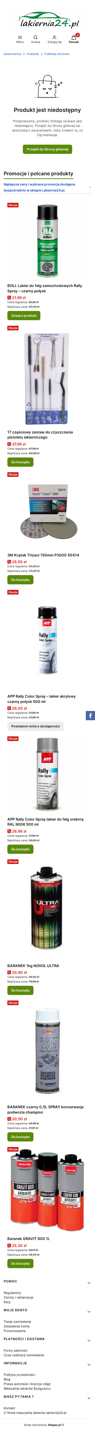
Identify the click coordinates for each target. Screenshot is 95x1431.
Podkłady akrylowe (57, 54)
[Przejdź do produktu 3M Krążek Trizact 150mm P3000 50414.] (47, 510)
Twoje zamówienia (17, 1321)
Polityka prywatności (19, 1375)
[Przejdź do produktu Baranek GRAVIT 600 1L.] (47, 1189)
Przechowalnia (15, 1331)
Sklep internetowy (42, 1425)
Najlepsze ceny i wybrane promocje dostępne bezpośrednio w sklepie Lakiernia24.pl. (39, 187)
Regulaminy (12, 1293)
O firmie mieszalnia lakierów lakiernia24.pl (35, 1413)
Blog (7, 1379)
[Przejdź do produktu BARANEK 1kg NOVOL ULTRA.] (47, 909)
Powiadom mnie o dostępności (35, 726)
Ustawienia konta (17, 1326)
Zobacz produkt (23, 315)
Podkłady (33, 54)
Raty (7, 1302)
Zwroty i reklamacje (18, 1297)
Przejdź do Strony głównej (47, 149)
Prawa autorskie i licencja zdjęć (27, 1384)
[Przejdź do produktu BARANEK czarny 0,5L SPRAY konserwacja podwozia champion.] (47, 1050)
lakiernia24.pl (12, 54)
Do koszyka (20, 462)
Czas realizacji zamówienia (24, 1355)
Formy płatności (15, 1350)
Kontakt (9, 1408)
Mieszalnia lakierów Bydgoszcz (27, 1388)
